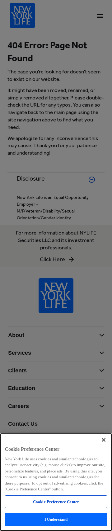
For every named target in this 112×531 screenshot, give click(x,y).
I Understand (56, 519)
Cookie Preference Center (56, 501)
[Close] (103, 440)
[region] (56, 482)
